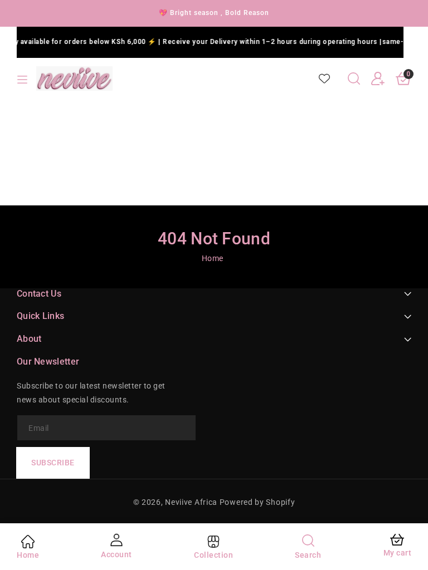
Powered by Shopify (257, 502)
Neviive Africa (191, 502)
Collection (213, 555)
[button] (354, 78)
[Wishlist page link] (324, 78)
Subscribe (53, 462)
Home (212, 258)
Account (116, 554)
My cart (397, 552)
